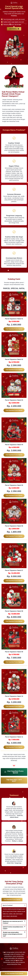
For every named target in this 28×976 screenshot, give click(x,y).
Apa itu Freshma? (8, 905)
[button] (14, 905)
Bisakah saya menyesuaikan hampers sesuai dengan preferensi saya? (12, 934)
